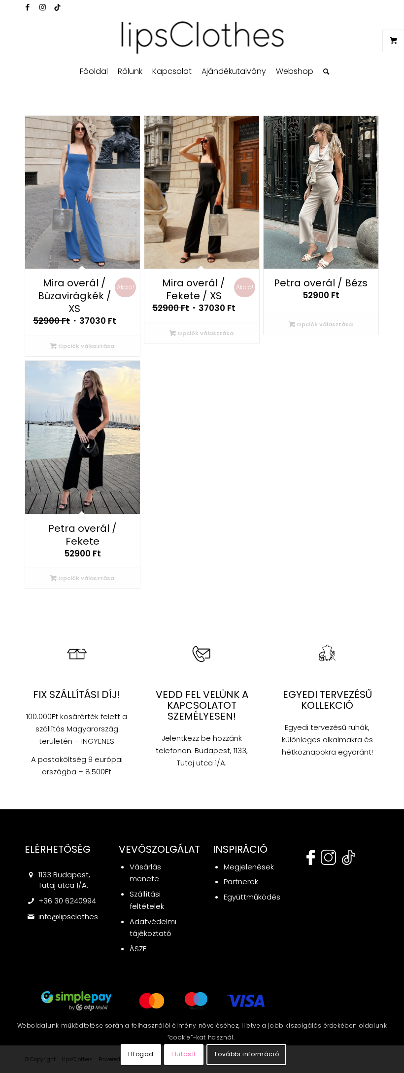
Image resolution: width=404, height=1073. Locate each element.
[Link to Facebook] (27, 7)
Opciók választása (85, 346)
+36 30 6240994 (67, 901)
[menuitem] (94, 71)
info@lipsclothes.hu (73, 916)
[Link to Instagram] (42, 7)
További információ (246, 1054)
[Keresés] (324, 71)
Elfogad (141, 1054)
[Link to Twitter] (57, 7)
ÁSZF (138, 948)
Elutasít (183, 1054)
